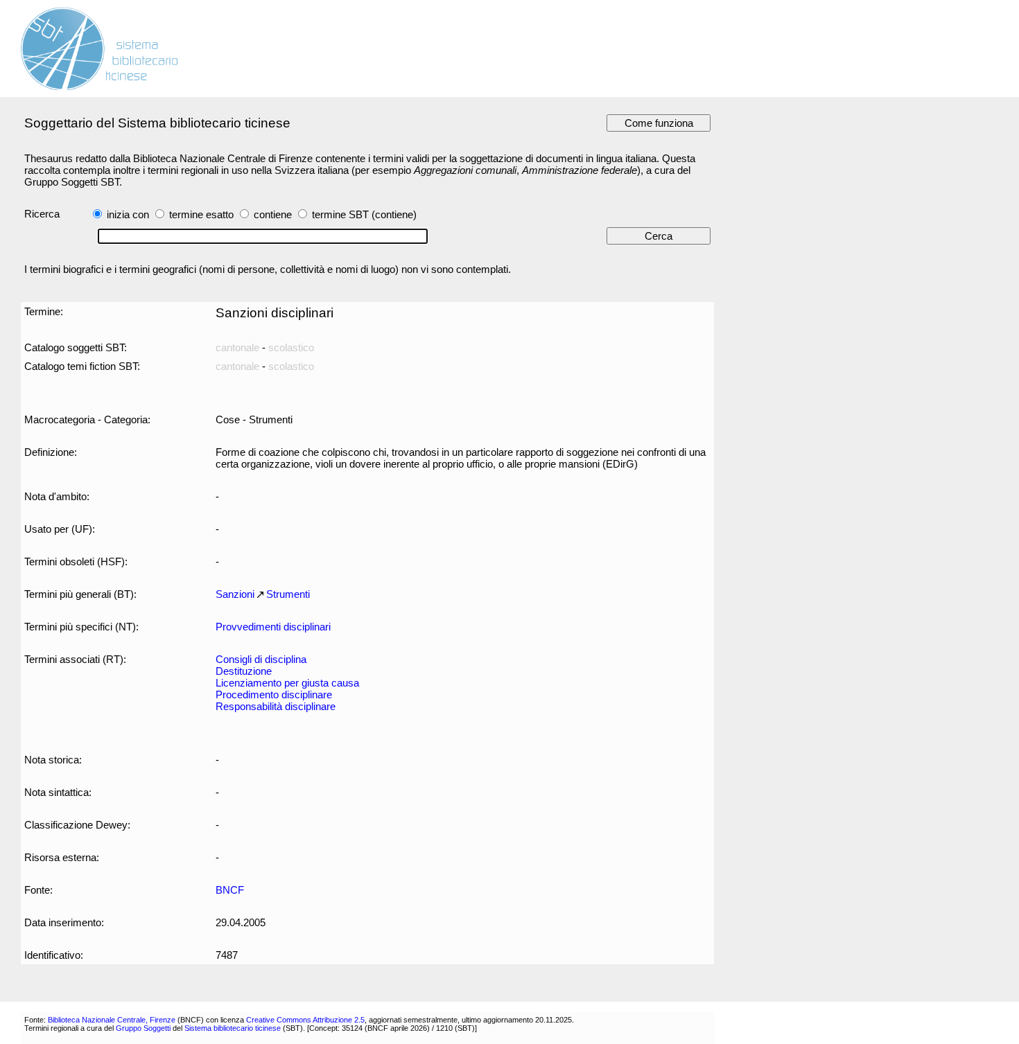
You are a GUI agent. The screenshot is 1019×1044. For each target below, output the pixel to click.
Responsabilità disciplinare (276, 706)
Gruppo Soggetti (143, 1028)
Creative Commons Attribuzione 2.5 (305, 1020)
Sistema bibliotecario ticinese (232, 1028)
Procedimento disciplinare (274, 694)
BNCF (230, 890)
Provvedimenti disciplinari (273, 626)
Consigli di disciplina (261, 659)
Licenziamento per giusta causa (287, 683)
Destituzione (244, 671)
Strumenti (288, 594)
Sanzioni (235, 594)
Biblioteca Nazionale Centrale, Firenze (111, 1020)
